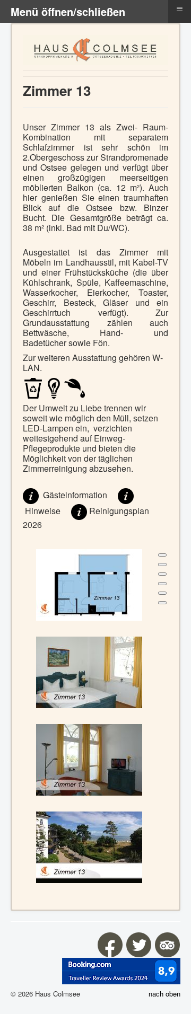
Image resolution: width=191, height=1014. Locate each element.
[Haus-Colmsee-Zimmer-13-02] (89, 759)
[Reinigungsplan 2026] (79, 511)
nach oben (164, 994)
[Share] (162, 564)
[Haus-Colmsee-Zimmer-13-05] (89, 846)
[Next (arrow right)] (162, 602)
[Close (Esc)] (162, 555)
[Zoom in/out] (162, 583)
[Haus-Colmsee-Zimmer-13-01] (89, 671)
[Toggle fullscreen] (162, 574)
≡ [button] (179, 9)
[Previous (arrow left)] (162, 593)
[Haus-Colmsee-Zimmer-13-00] (89, 584)
